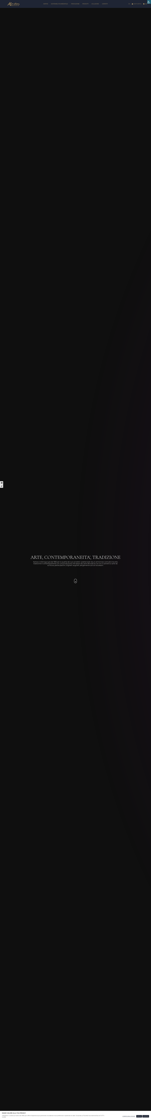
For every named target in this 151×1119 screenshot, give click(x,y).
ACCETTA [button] (145, 1116)
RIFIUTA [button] (139, 1116)
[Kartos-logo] (13, 2)
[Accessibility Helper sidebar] (149, 2)
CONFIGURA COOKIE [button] (128, 1116)
